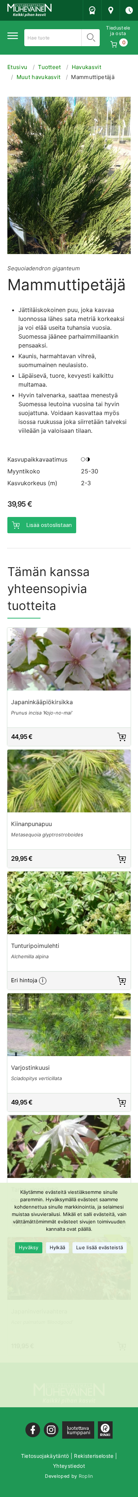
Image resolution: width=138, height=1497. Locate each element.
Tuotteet (49, 67)
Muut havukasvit (39, 76)
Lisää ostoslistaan (49, 524)
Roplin (86, 1476)
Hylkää (58, 1247)
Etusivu (17, 67)
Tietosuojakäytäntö (45, 1456)
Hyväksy (29, 1247)
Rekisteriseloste (93, 1456)
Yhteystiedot (69, 1466)
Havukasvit (86, 67)
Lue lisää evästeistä (99, 1247)
